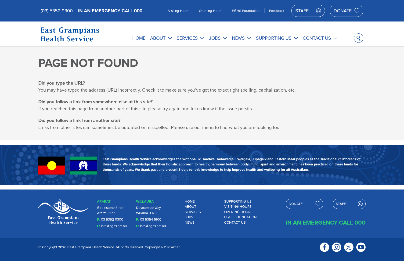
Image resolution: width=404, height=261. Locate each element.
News (238, 38)
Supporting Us (274, 38)
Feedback (276, 10)
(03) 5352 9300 (57, 10)
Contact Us (317, 38)
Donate (343, 10)
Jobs (215, 38)
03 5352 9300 (112, 219)
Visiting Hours (178, 10)
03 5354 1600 (150, 219)
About (158, 38)
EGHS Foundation (246, 10)
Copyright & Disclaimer (162, 247)
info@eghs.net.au (114, 226)
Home (138, 38)
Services (187, 38)
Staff (302, 10)
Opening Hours (210, 10)
